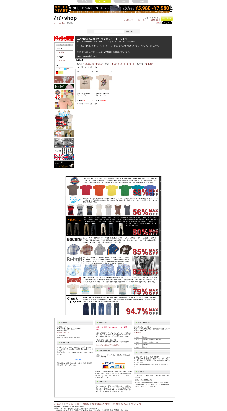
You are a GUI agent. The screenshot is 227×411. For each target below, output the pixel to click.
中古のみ (99, 64)
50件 (151, 64)
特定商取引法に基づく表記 (100, 404)
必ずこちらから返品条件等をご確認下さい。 (109, 345)
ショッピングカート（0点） (132, 20)
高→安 (132, 64)
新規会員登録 (155, 20)
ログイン (146, 20)
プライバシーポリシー (73, 404)
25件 (147, 64)
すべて (84, 64)
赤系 (60, 72)
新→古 (114, 64)
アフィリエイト (135, 404)
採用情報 (115, 404)
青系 (68, 68)
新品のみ (91, 64)
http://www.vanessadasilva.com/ (87, 56)
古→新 (120, 64)
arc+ (55, 23)
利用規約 (86, 404)
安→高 (126, 64)
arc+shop (62, 23)
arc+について (58, 404)
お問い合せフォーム (63, 332)
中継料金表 (137, 332)
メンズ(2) (60, 52)
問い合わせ (124, 404)
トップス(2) (61, 61)
